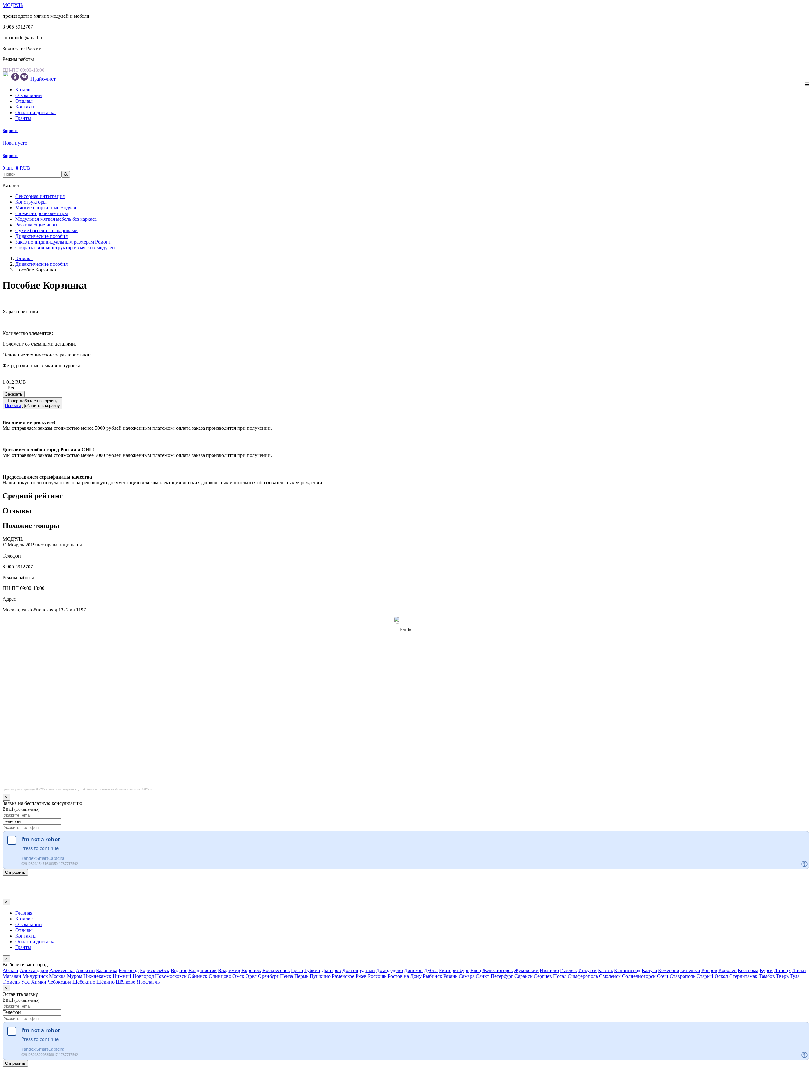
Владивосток (202, 970)
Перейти (13, 405)
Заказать (13, 394)
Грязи (297, 970)
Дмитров (331, 970)
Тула (795, 976)
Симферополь (583, 976)
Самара (467, 976)
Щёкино (105, 981)
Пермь (301, 976)
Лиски (799, 970)
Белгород (129, 970)
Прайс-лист (42, 79)
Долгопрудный (358, 970)
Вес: (11, 387)
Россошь (377, 976)
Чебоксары (59, 981)
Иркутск (587, 970)
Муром (74, 976)
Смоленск (610, 976)
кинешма (690, 970)
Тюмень (11, 981)
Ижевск (568, 970)
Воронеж (251, 970)
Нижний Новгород (133, 976)
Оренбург (268, 976)
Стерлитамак (743, 976)
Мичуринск (35, 976)
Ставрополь (682, 976)
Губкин (312, 970)
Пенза (286, 976)
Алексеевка (62, 970)
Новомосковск (171, 976)
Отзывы (24, 101)
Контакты (25, 106)
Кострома (748, 970)
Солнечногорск (639, 976)
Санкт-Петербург (494, 976)
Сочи (662, 976)
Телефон (12, 821)
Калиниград (627, 970)
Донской (413, 970)
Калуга (649, 970)
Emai (21, 809)
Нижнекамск (97, 976)
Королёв (727, 970)
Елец (475, 970)
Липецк (782, 970)
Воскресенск (276, 970)
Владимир (229, 970)
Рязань (450, 976)
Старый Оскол (712, 976)
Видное (179, 970)
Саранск (523, 976)
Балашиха (106, 970)
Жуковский (526, 970)
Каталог (24, 89)
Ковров (709, 970)
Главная (23, 913)
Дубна (431, 970)
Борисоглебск (154, 970)
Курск (766, 970)
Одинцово (220, 976)
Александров (34, 970)
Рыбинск (432, 976)
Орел (251, 976)
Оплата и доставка (35, 112)
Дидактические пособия (41, 264)
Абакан (10, 970)
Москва (57, 976)
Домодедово (389, 970)
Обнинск (197, 976)
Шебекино (83, 981)
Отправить (15, 872)
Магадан (12, 976)
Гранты (23, 118)
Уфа (25, 981)
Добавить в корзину (32, 403)
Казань (605, 970)
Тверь (782, 976)
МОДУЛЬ (13, 5)
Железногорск (497, 970)
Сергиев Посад (550, 976)
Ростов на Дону (405, 976)
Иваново (549, 970)
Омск (238, 976)
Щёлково (125, 981)
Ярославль (148, 981)
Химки (38, 981)
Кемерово (668, 970)
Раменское (343, 976)
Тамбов (767, 976)
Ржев (361, 976)
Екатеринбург (454, 970)
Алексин (85, 970)
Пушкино (320, 976)
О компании (28, 95)
